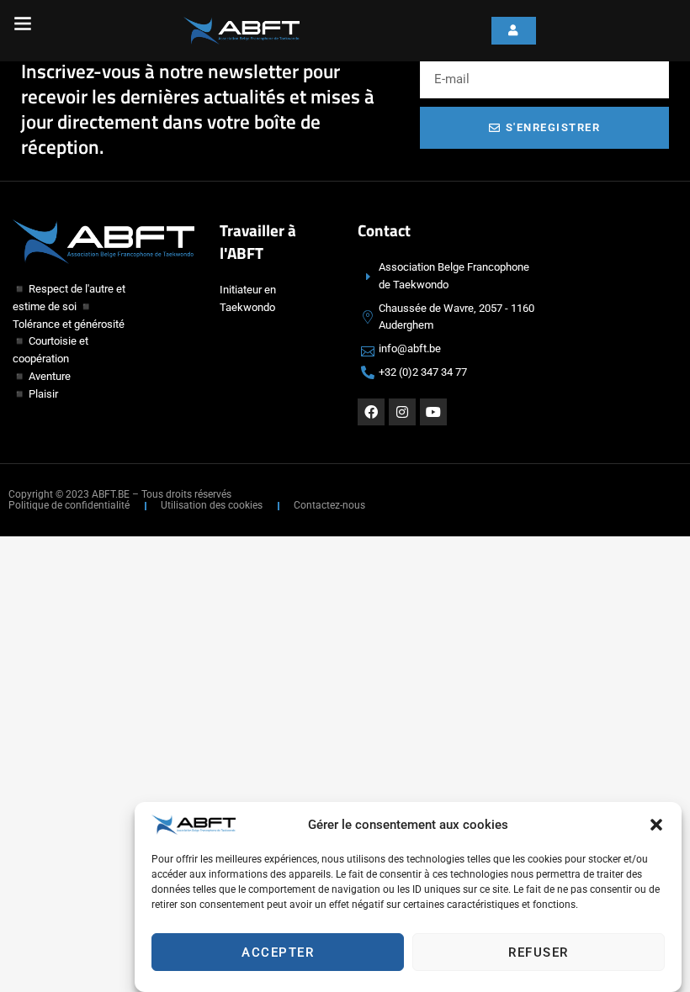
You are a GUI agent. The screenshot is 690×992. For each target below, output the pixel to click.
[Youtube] (433, 411)
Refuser (538, 952)
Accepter (278, 952)
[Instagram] (402, 411)
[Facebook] (371, 411)
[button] (656, 824)
